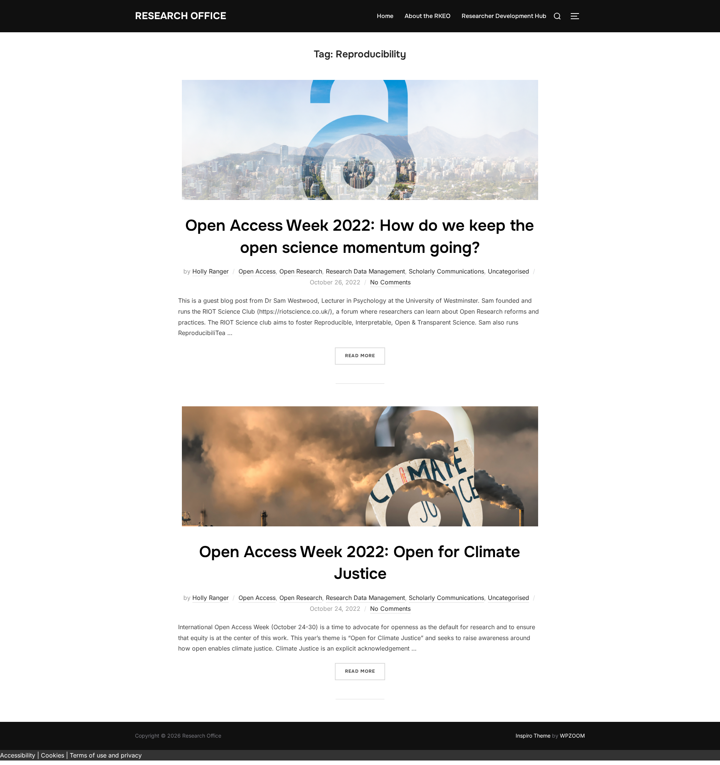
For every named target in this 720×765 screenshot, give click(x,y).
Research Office (180, 16)
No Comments (390, 282)
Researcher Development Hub (504, 16)
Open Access (257, 271)
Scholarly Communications (446, 271)
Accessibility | (19, 755)
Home (385, 16)
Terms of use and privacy (106, 755)
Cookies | (54, 755)
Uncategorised (508, 271)
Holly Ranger (210, 271)
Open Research (300, 271)
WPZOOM (572, 735)
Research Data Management (365, 271)
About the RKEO (427, 16)
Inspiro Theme (533, 735)
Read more (365, 355)
